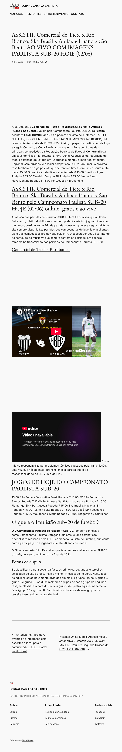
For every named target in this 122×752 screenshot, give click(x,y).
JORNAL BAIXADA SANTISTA (40, 5)
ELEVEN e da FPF (50, 473)
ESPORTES (42, 61)
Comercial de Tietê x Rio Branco (41, 249)
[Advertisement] (61, 92)
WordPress (27, 740)
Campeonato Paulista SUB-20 (72, 130)
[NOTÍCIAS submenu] (24, 14)
